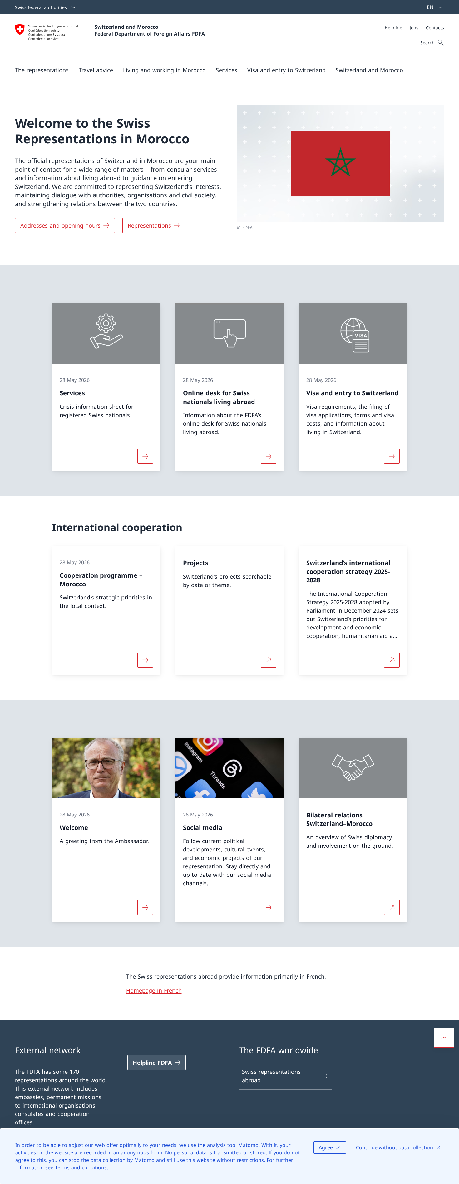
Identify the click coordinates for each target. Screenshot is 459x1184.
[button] (42, 70)
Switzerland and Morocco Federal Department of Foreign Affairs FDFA (150, 30)
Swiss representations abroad (271, 1076)
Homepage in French (154, 990)
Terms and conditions (81, 1167)
